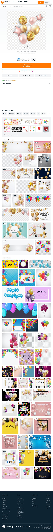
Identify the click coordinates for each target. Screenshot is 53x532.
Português (47, 502)
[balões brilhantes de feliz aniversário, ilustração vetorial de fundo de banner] (42, 147)
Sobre (33, 503)
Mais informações (7, 83)
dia (38, 113)
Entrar (46, 2)
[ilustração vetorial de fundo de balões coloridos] (44, 310)
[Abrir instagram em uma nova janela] (18, 526)
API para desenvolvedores (6, 509)
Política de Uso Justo (44, 528)
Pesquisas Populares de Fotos (20, 512)
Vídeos (19, 1)
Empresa (4, 504)
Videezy (4, 502)
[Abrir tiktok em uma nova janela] (25, 526)
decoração (11, 113)
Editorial (26, 1)
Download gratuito (26, 65)
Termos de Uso (36, 527)
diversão (26, 113)
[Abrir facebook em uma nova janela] (16, 526)
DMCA (18, 501)
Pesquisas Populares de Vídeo (20, 517)
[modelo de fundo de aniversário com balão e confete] (8, 186)
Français (47, 506)
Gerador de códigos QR (4, 518)
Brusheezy (4, 498)
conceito (44, 113)
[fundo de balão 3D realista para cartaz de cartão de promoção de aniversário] (14, 231)
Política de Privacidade (45, 527)
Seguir (33, 60)
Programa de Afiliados (20, 504)
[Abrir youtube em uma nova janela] (29, 526)
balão (4, 113)
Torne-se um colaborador (34, 506)
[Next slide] (47, 113)
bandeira (19, 113)
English (46, 498)
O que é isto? (13, 80)
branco (33, 113)
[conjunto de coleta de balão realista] (38, 200)
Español (47, 500)
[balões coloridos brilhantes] (12, 160)
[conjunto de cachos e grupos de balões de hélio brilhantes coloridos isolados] (43, 247)
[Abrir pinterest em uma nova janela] (22, 526)
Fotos (13, 1)
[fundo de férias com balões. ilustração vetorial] (43, 173)
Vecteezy (4, 500)
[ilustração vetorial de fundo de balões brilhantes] (10, 277)
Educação (4, 506)
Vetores (6, 1)
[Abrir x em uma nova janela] (27, 526)
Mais (6, 3)
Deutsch (47, 504)
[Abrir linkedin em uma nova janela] (20, 526)
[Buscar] (46, 6)
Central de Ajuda (34, 499)
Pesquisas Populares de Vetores (20, 508)
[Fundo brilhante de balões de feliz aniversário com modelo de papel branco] (18, 247)
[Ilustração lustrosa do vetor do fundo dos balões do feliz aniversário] (17, 147)
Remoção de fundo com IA (5, 515)
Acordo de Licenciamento (20, 499)
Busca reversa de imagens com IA (6, 512)
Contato (33, 501)
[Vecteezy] (2, 2)
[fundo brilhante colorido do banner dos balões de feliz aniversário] (19, 325)
